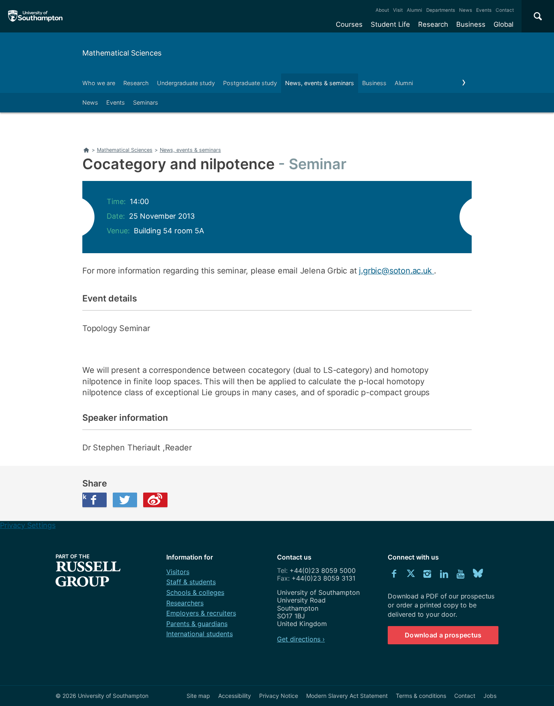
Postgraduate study (250, 83)
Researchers (185, 603)
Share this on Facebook (84, 497)
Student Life (390, 24)
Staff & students (191, 582)
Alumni (414, 10)
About (382, 10)
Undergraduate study (186, 83)
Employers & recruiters (201, 613)
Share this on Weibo (155, 500)
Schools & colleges (195, 592)
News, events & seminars (319, 83)
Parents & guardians (197, 624)
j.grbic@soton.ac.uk (396, 271)
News (465, 10)
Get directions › (301, 639)
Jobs (489, 695)
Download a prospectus (443, 635)
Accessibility (234, 695)
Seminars (145, 102)
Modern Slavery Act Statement (347, 695)
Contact (505, 10)
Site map (198, 695)
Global (503, 24)
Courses (349, 24)
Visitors (177, 572)
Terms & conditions (421, 695)
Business (470, 24)
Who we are (98, 83)
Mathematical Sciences (121, 53)
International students (199, 634)
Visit (398, 10)
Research (433, 24)
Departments (440, 10)
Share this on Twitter (125, 500)
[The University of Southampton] (35, 16)
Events (484, 10)
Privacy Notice (278, 695)
